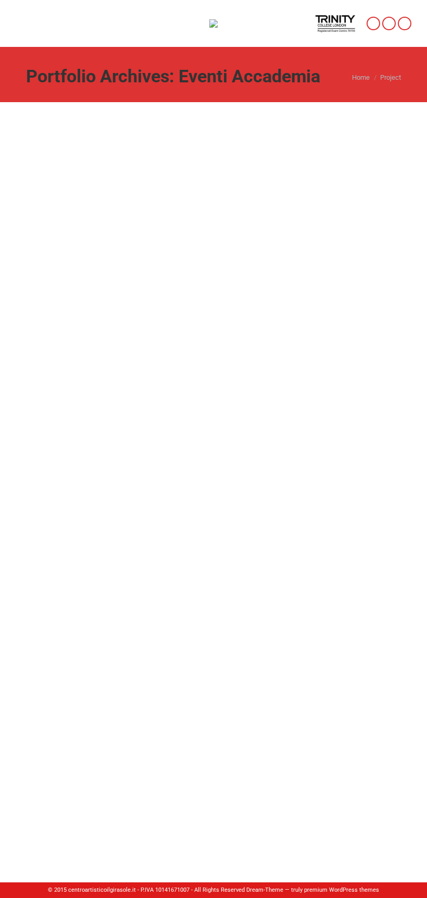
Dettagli (227, 258)
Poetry (54, 744)
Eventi (47, 762)
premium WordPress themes (341, 890)
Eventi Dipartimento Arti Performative (155, 762)
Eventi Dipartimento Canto (240, 762)
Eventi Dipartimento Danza (311, 762)
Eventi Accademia (62, 413)
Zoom (199, 258)
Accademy (63, 395)
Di (102, 413)
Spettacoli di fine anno (123, 772)
